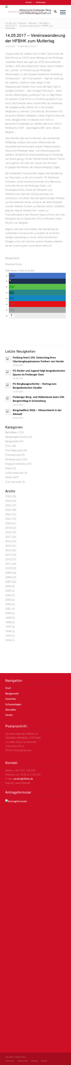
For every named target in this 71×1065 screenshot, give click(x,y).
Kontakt (28, 2)
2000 (8, 613)
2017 (8, 536)
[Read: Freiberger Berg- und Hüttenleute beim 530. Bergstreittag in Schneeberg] (8, 399)
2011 (8, 563)
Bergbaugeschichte (16, 437)
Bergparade (11, 441)
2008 (8, 577)
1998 (8, 622)
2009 (8, 572)
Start (8, 688)
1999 (8, 617)
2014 (8, 550)
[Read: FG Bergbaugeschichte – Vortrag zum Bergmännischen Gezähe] (8, 386)
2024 (8, 505)
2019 (8, 528)
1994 (8, 640)
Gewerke (10, 699)
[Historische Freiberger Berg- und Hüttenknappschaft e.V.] (29, 11)
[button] (12, 276)
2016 (8, 541)
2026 (8, 496)
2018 (8, 532)
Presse (9, 468)
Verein (33, 46)
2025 (8, 501)
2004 (8, 595)
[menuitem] (29, 2)
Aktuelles (10, 709)
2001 (8, 608)
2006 (8, 586)
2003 (8, 599)
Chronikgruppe (13, 450)
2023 (8, 510)
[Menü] (61, 11)
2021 (8, 519)
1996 (8, 631)
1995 (8, 635)
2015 (8, 545)
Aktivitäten (25, 46)
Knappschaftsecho (15, 464)
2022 (8, 514)
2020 (8, 523)
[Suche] (54, 11)
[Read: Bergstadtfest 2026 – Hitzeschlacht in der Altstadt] (8, 412)
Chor (8, 446)
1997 (8, 626)
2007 (8, 581)
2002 (8, 604)
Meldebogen (41, 2)
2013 (8, 554)
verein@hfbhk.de (23, 779)
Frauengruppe (13, 455)
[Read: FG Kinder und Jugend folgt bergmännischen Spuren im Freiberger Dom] (8, 372)
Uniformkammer (14, 473)
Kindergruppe (13, 459)
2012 (8, 559)
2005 (8, 590)
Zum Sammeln (13, 482)
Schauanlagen (13, 704)
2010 (8, 568)
